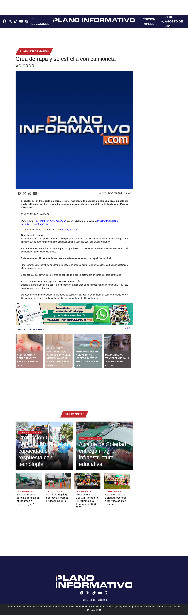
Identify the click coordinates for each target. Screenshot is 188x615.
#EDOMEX (61, 221)
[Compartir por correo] (35, 193)
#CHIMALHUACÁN (45, 221)
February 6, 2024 (68, 229)
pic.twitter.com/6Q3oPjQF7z (34, 224)
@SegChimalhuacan (107, 221)
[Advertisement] (74, 387)
